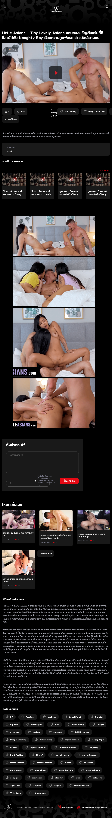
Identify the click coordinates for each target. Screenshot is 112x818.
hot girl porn (62, 754)
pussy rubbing (93, 770)
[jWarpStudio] (56, 9)
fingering (93, 747)
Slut (78, 777)
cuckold (36, 732)
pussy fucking (66, 770)
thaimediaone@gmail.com (94, 807)
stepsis (57, 785)
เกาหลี (9, 151)
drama (13, 747)
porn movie (16, 770)
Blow (56, 724)
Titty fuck (15, 793)
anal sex (52, 716)
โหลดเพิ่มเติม (45, 553)
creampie (15, 732)
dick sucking (45, 739)
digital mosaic (72, 739)
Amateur (30, 716)
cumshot (57, 732)
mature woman (44, 762)
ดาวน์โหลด (12, 119)
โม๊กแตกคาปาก (40, 793)
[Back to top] (105, 811)
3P (11, 716)
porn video (40, 770)
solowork (97, 777)
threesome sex (81, 785)
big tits (14, 724)
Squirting (15, 785)
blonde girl (36, 724)
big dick (99, 716)
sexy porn (37, 777)
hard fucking (16, 754)
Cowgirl (100, 724)
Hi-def (39, 754)
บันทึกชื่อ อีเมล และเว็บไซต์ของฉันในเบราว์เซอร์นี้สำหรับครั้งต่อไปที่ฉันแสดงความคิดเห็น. (46, 480)
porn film (88, 762)
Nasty (68, 762)
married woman (89, 754)
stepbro (37, 785)
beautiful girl (75, 716)
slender (59, 777)
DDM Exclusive (82, 732)
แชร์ (22, 111)
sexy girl (14, 777)
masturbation (17, 762)
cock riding (78, 724)
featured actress (67, 747)
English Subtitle (37, 747)
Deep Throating (18, 739)
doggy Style (98, 739)
